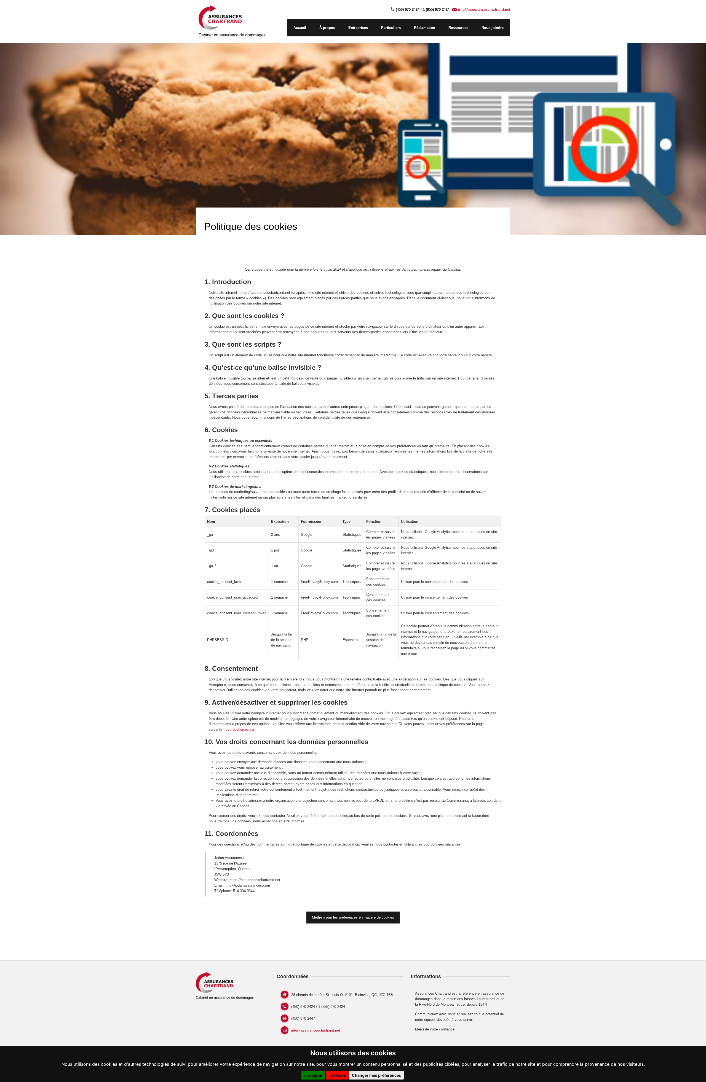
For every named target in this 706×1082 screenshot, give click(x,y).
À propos (327, 28)
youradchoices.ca (240, 729)
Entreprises (358, 28)
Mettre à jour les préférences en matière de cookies (353, 917)
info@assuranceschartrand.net (484, 9)
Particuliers (391, 28)
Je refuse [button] (337, 1075)
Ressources (458, 28)
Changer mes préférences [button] (376, 1075)
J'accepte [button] (313, 1075)
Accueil (299, 28)
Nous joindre (493, 28)
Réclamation (424, 28)
